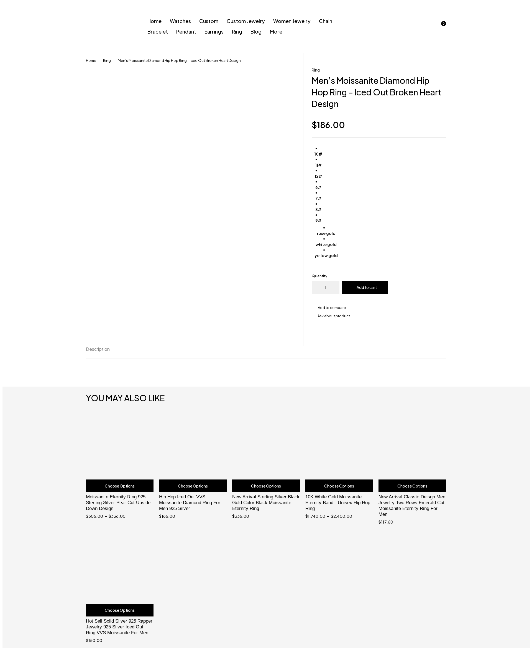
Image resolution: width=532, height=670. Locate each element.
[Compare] (379, 307)
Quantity (319, 276)
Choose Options (120, 485)
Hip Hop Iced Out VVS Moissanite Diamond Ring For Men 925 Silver (189, 502)
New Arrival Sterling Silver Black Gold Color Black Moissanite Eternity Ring (266, 502)
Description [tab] (98, 349)
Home (91, 60)
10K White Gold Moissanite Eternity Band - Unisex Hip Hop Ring (337, 502)
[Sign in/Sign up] (411, 26)
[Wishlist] (426, 26)
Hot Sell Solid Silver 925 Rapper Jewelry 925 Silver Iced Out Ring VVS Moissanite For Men (119, 626)
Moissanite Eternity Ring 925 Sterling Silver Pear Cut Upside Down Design (118, 502)
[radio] (318, 151)
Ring (107, 60)
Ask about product (334, 316)
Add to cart (367, 287)
